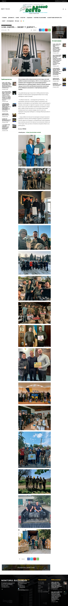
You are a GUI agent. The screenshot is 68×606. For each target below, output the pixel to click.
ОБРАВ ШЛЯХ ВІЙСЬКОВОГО (5, 114)
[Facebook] (63, 9)
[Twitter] (43, 30)
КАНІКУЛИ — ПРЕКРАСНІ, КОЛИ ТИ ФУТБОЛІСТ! (6, 120)
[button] (65, 9)
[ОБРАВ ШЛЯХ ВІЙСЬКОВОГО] (14, 115)
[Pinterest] (46, 30)
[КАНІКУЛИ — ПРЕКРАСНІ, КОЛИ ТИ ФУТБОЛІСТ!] (14, 120)
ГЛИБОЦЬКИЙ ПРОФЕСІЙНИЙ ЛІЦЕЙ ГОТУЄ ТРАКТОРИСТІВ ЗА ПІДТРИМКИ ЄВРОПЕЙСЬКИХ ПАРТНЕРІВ (6, 107)
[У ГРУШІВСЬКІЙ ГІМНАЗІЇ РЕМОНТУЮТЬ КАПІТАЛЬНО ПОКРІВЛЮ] (14, 126)
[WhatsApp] (49, 30)
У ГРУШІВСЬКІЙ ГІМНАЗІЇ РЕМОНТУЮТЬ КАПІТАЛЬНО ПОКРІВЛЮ (6, 127)
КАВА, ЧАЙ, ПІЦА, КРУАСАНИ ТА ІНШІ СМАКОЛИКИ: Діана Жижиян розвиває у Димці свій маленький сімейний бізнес (7, 85)
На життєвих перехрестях (6, 25)
